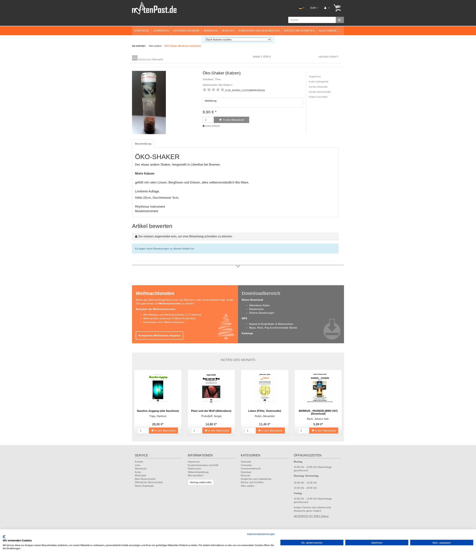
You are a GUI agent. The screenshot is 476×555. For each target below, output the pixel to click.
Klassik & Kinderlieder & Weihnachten (271, 323)
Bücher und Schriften (299, 30)
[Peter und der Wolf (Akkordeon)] (211, 388)
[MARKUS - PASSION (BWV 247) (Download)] (318, 388)
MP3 (244, 318)
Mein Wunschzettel (145, 479)
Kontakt (139, 461)
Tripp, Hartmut (157, 416)
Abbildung (210, 100)
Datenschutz (194, 468)
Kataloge (247, 333)
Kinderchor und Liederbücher (259, 30)
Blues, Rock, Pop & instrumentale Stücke (273, 327)
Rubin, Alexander (265, 416)
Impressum (194, 461)
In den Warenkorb (233, 119)
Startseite (141, 30)
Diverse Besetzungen (261, 312)
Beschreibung (143, 143)
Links (138, 465)
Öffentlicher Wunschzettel (149, 482)
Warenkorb (140, 468)
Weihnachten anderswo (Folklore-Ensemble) (169, 318)
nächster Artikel (328, 56)
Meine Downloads (144, 485)
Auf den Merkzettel (318, 87)
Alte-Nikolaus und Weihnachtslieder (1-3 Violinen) (172, 314)
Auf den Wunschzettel (320, 92)
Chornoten (161, 30)
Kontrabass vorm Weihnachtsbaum (163, 322)
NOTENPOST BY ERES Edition (311, 516)
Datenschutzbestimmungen (261, 533)
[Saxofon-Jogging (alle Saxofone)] (158, 388)
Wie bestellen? (196, 475)
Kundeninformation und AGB (203, 465)
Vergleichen (315, 76)
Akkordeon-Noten (259, 305)
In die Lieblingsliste (318, 81)
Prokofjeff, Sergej (211, 416)
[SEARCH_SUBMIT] (340, 20)
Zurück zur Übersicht (150, 59)
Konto (138, 472)
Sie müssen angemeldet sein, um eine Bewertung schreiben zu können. (185, 236)
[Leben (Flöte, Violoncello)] (265, 388)
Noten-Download (252, 299)
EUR (313, 7)
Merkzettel (140, 475)
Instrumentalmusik (186, 30)
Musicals (228, 30)
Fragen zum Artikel (318, 97)
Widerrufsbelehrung (198, 472)
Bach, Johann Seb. (318, 418)
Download (211, 30)
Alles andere (328, 30)
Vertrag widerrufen (201, 482)
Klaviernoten (256, 309)
